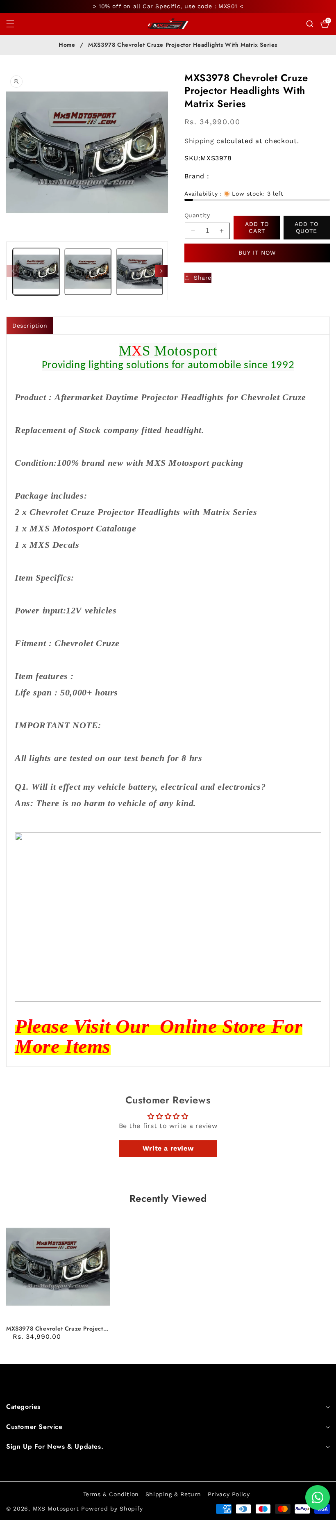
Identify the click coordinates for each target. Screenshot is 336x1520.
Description (30, 325)
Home (67, 45)
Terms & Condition (111, 1494)
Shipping (199, 141)
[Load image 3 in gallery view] (139, 271)
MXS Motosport (56, 1508)
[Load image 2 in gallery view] (87, 271)
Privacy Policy (229, 1494)
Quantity (197, 215)
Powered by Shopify (112, 1508)
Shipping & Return (173, 1494)
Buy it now (257, 252)
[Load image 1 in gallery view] (36, 271)
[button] (15, 24)
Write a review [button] (168, 1148)
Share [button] (202, 277)
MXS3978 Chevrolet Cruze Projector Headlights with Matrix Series (57, 1328)
